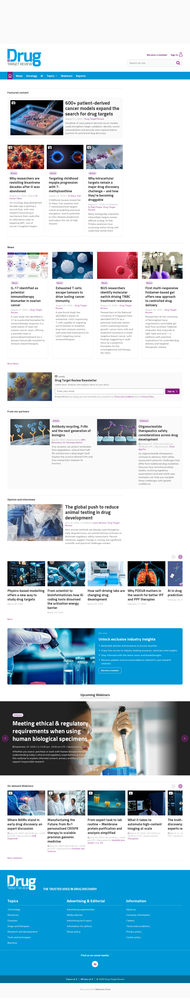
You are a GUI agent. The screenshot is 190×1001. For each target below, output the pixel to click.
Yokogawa (133, 838)
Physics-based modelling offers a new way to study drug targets (26, 595)
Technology (13, 909)
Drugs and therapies (18, 926)
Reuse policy (74, 931)
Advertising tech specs (79, 920)
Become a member (157, 55)
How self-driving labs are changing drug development (106, 595)
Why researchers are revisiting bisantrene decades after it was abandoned (25, 185)
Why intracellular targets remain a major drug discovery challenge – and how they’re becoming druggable (103, 189)
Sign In (174, 55)
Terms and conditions (138, 926)
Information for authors (79, 926)
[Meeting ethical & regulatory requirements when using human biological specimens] (91, 770)
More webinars (14, 858)
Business (12, 942)
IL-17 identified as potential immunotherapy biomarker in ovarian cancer (26, 296)
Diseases (12, 920)
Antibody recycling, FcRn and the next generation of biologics (71, 431)
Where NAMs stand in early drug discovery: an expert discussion (24, 824)
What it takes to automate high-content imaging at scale (145, 824)
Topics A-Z (71, 979)
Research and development (22, 931)
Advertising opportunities (81, 909)
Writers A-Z (87, 979)
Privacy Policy (147, 396)
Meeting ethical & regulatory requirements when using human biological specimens (50, 730)
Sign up (171, 391)
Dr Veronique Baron (72, 442)
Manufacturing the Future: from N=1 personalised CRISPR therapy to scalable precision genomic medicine (63, 830)
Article (14, 173)
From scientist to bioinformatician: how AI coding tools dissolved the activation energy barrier (65, 599)
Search (178, 62)
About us (131, 909)
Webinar (144, 420)
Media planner (75, 914)
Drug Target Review (94, 119)
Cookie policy (133, 937)
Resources (13, 914)
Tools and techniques (19, 937)
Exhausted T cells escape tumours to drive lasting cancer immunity (70, 294)
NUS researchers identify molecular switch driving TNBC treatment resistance (116, 294)
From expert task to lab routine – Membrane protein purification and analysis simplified (105, 826)
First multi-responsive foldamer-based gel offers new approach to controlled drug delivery (161, 296)
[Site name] (24, 65)
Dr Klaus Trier (74, 195)
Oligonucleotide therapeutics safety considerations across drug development (158, 433)
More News (13, 363)
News (15, 283)
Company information (138, 914)
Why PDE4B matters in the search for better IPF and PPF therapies (146, 595)
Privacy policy (133, 931)
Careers (130, 920)
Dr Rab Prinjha (95, 207)
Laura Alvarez (100, 522)
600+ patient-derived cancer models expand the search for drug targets (92, 108)
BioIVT (85, 746)
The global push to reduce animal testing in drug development (92, 512)
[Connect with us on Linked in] (95, 964)
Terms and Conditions (124, 396)
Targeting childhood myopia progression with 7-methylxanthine (63, 185)
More (9, 619)
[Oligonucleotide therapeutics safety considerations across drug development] (97, 770)
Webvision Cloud (102, 989)
